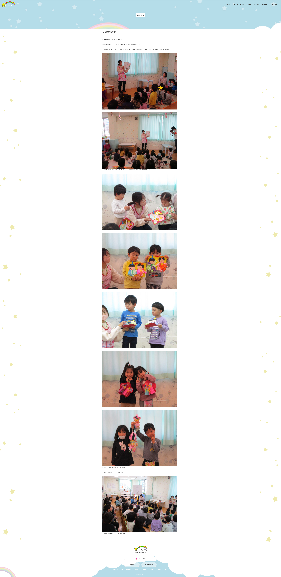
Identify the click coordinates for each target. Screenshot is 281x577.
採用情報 (264, 4)
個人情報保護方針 (149, 564)
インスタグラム (142, 559)
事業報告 (274, 4)
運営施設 (256, 4)
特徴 (249, 4)
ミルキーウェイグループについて (236, 4)
